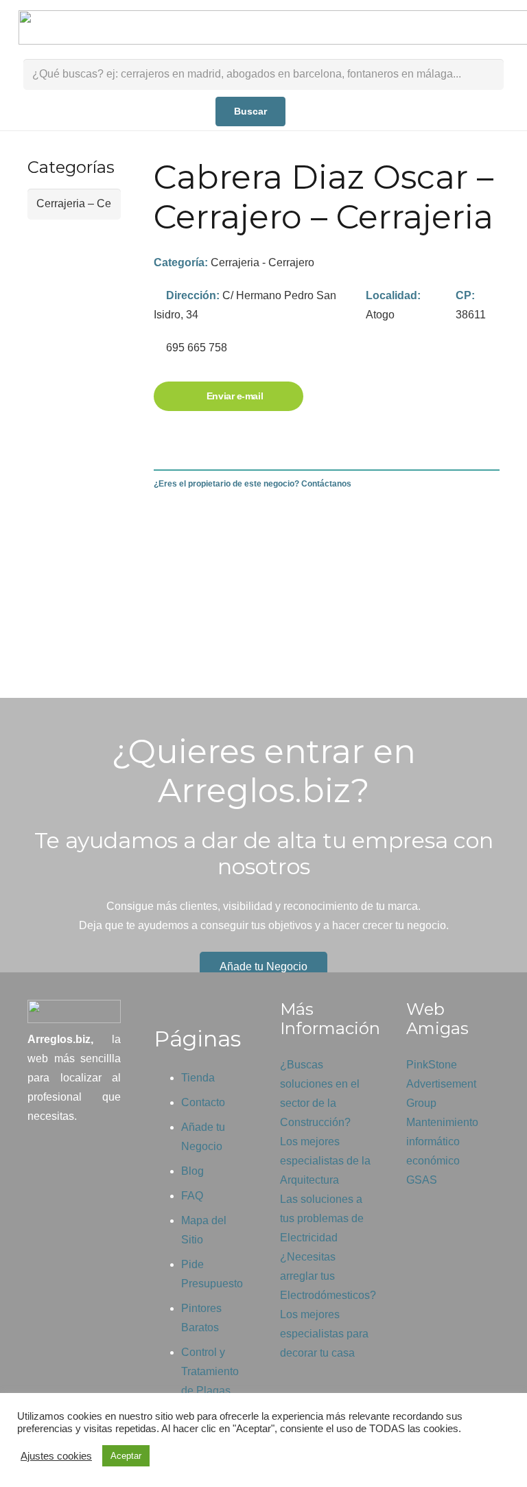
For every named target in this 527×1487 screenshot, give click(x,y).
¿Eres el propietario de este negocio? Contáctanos (252, 484)
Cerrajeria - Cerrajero (262, 262)
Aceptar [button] (125, 1456)
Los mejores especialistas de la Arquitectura (325, 1161)
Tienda (198, 1078)
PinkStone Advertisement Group (441, 1084)
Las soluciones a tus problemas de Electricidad (322, 1218)
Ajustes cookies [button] (56, 1456)
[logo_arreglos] (74, 1011)
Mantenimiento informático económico (442, 1141)
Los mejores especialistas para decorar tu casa (324, 1334)
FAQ (192, 1196)
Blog (192, 1171)
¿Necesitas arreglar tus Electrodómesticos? (328, 1276)
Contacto (203, 1102)
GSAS (421, 1180)
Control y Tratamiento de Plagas (210, 1371)
